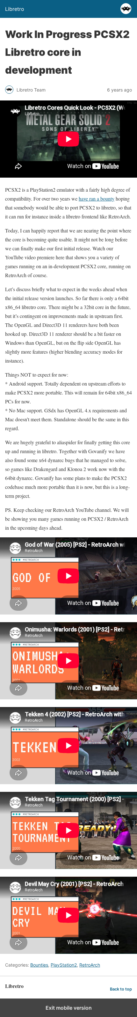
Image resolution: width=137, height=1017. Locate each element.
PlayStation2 (64, 965)
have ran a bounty (96, 198)
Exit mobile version (69, 1008)
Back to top (121, 989)
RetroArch (89, 965)
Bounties (39, 965)
